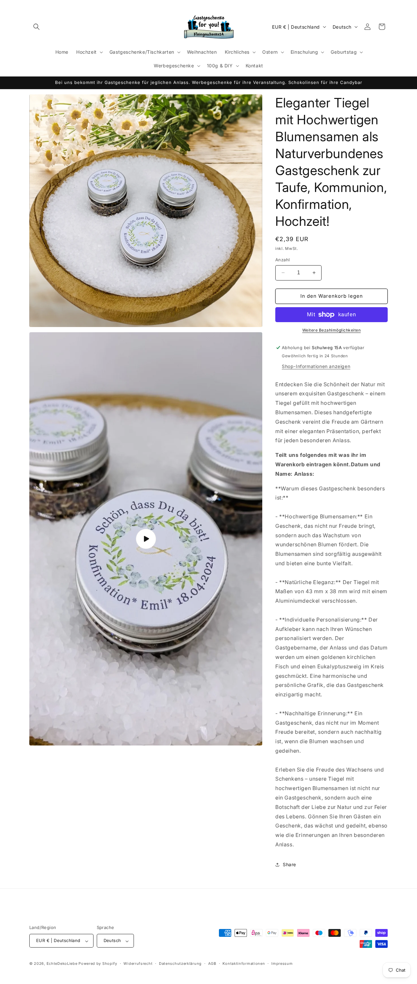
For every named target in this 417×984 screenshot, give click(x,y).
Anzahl (282, 259)
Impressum (282, 963)
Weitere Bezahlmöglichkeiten (331, 330)
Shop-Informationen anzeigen (316, 366)
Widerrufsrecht (137, 963)
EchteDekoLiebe (62, 964)
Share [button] (289, 864)
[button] (36, 27)
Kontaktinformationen (244, 963)
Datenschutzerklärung (180, 963)
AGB (212, 963)
